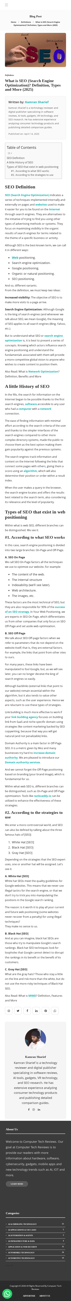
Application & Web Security (36, 1247)
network (45, 409)
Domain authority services (22, 762)
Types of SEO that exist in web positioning (32, 167)
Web (15, 258)
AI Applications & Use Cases (36, 1230)
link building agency (24, 717)
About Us (44, 1296)
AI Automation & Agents (36, 1235)
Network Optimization (43, 371)
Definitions (26, 22)
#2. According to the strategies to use (32, 174)
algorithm (30, 471)
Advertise (29, 1296)
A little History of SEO (20, 162)
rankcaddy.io (42, 796)
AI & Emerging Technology (36, 1224)
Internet (54, 209)
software (31, 404)
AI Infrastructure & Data (36, 1241)
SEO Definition (16, 158)
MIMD (32, 995)
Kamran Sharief (37, 102)
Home (13, 22)
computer (24, 409)
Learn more (17, 1184)
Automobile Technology (36, 1252)
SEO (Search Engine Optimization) (27, 195)
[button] (7, 1294)
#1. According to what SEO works (30, 171)
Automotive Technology (36, 1258)
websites (41, 204)
